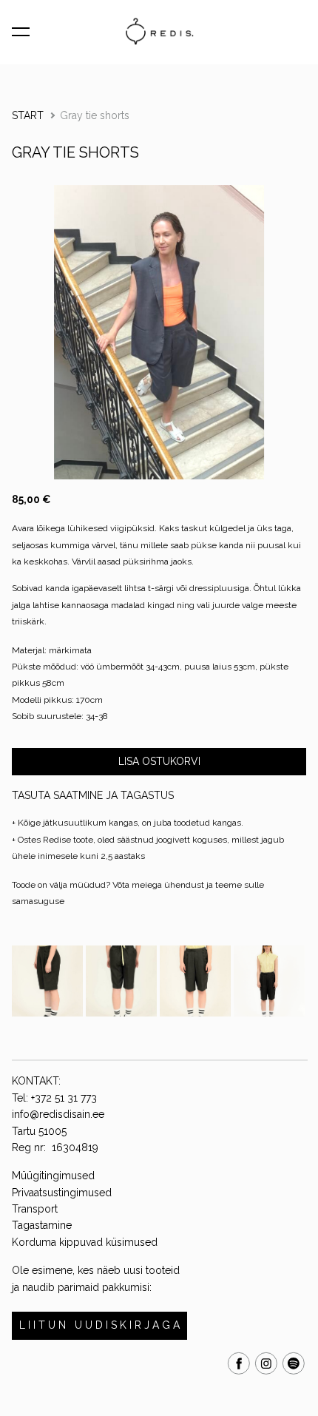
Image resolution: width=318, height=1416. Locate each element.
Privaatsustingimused (62, 1192)
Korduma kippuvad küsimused (85, 1242)
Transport (35, 1209)
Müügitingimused (53, 1175)
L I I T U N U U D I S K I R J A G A (99, 1325)
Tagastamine (42, 1225)
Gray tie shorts (94, 115)
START (28, 115)
